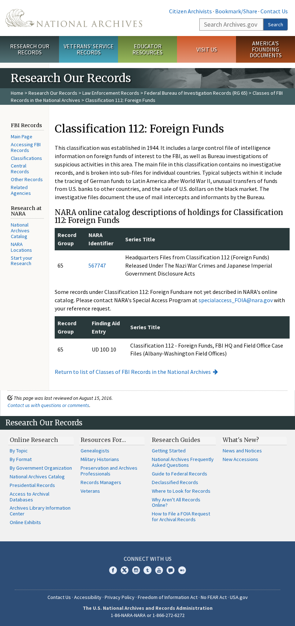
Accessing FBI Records (26, 147)
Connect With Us (148, 558)
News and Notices (242, 450)
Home (17, 93)
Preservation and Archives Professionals (109, 471)
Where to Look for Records (181, 491)
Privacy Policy (120, 597)
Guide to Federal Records (179, 473)
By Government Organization (41, 468)
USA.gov (239, 597)
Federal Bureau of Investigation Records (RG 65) (196, 93)
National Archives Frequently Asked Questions (183, 462)
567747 (97, 265)
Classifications (26, 158)
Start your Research (21, 261)
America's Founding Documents (266, 49)
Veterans (90, 491)
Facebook (113, 570)
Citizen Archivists (190, 11)
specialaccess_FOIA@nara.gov (236, 300)
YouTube (159, 570)
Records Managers (101, 482)
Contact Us (274, 11)
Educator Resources (147, 49)
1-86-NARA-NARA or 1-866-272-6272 (148, 615)
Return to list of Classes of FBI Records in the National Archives (133, 371)
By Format (21, 459)
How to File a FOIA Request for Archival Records (181, 516)
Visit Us (206, 49)
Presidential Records (32, 485)
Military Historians (100, 459)
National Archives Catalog (20, 231)
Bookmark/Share (236, 11)
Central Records (20, 168)
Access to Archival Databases (29, 497)
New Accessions (240, 459)
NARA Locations (21, 247)
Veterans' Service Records (89, 49)
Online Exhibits (25, 522)
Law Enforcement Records (110, 93)
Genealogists (95, 450)
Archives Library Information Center (40, 511)
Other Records (27, 179)
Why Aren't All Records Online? (176, 502)
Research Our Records (29, 49)
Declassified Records (175, 482)
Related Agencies (21, 190)
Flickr (182, 570)
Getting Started (169, 450)
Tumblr (147, 570)
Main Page (21, 136)
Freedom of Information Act (168, 597)
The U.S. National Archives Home (73, 18)
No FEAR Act (214, 597)
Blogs (170, 570)
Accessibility (87, 597)
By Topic (19, 450)
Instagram (136, 570)
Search (275, 24)
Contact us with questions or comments (48, 405)
